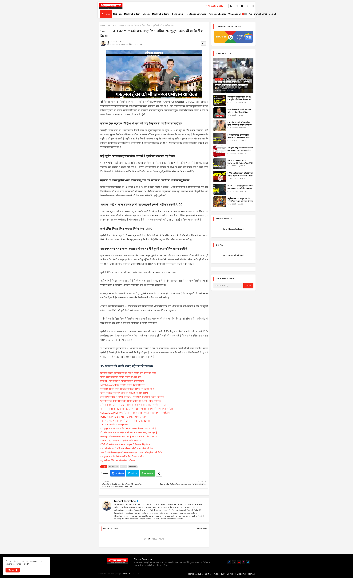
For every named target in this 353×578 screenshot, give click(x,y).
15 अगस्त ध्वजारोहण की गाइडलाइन (114, 424)
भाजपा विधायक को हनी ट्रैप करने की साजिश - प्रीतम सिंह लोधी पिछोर (239, 111)
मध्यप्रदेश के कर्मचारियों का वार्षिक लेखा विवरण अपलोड (122, 456)
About (198, 574)
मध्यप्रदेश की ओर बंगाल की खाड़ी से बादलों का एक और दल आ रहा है (127, 389)
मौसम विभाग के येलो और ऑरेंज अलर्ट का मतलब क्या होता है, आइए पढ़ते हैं (128, 432)
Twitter (134, 473)
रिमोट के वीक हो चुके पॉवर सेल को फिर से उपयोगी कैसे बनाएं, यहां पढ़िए (128, 373)
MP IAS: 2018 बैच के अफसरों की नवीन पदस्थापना (121, 440)
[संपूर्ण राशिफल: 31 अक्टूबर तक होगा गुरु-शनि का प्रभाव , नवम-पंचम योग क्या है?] (219, 201)
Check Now (21, 564)
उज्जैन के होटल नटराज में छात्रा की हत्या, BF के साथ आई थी (124, 393)
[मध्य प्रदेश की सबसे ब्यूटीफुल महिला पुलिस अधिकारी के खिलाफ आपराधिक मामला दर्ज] (219, 125)
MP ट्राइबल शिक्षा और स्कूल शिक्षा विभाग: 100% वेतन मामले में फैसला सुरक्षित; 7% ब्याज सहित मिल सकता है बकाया (239, 139)
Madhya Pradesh (132, 14)
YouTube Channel (217, 14)
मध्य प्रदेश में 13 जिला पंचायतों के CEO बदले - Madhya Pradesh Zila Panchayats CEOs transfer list (240, 151)
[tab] (106, 14)
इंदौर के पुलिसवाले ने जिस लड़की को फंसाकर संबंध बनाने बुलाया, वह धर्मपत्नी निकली (133, 404)
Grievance (231, 574)
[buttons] (231, 6)
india (123, 467)
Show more (202, 529)
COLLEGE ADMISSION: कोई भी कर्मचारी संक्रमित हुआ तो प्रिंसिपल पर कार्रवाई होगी (135, 412)
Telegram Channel (258, 14)
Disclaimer (241, 574)
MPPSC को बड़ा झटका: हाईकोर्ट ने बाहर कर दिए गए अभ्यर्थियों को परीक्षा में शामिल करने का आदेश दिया (240, 175)
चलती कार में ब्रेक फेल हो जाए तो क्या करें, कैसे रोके (120, 377)
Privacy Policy (219, 574)
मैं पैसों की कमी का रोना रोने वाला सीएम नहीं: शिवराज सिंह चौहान (125, 444)
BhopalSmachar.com (130, 574)
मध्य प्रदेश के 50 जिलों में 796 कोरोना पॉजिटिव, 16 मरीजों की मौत (126, 448)
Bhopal (146, 14)
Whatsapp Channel (237, 14)
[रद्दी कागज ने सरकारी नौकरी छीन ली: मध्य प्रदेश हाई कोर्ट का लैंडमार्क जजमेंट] (219, 100)
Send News (177, 14)
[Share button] (159, 473)
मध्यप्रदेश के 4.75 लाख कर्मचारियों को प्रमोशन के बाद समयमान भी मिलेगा (129, 428)
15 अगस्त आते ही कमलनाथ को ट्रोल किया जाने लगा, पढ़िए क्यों (125, 420)
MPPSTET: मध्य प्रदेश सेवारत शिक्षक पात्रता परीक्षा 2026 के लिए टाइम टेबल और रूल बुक (240, 188)
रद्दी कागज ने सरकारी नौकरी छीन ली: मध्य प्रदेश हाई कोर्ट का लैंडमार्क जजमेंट (240, 98)
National (117, 14)
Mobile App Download (196, 14)
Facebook (119, 473)
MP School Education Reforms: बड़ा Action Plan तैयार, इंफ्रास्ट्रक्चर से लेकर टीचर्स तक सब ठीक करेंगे (240, 164)
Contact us (207, 574)
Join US (272, 14)
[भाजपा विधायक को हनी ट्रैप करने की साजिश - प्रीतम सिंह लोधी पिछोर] (219, 112)
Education (113, 467)
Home (107, 14)
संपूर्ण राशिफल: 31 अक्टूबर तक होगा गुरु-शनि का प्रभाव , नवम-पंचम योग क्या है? (240, 200)
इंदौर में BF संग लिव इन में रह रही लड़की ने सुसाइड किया (122, 381)
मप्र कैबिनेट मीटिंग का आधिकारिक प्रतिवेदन (117, 460)
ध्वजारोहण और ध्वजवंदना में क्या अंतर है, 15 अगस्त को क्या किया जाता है (128, 436)
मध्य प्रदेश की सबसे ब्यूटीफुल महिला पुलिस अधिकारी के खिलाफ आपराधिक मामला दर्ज (240, 124)
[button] (244, 14)
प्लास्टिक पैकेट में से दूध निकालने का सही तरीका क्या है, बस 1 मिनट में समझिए (130, 401)
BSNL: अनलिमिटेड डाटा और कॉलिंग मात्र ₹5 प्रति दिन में (123, 416)
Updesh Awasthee (125, 501)
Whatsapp (148, 473)
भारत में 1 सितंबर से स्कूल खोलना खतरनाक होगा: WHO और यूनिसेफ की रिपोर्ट (131, 452)
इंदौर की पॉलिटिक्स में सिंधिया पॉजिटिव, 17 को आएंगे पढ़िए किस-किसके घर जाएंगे (132, 397)
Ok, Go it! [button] (12, 570)
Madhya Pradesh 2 (160, 14)
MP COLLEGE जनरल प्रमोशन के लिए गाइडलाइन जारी (122, 385)
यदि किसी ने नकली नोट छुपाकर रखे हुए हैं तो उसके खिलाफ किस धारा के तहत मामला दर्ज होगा (136, 408)
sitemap (251, 574)
